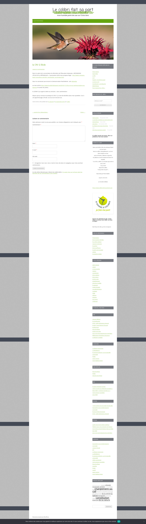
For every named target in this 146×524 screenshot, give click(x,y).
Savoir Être (95, 74)
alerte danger (95, 265)
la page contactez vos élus (98, 386)
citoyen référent (96, 319)
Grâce (82, 112)
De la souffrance (96, 248)
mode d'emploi (96, 287)
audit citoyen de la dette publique (100, 425)
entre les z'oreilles (96, 283)
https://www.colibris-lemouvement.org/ (102, 188)
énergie (95, 500)
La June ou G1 (95, 82)
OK (119, 521)
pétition (94, 295)
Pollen (94, 356)
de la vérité (106, 493)
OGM (93, 293)
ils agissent (51, 101)
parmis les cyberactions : (40, 112)
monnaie (95, 487)
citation (94, 271)
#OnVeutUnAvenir (96, 485)
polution (94, 297)
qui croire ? (95, 299)
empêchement (96, 281)
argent (94, 267)
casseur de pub (96, 448)
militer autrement (96, 460)
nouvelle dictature (97, 289)
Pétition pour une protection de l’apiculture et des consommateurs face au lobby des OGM (102, 429)
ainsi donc (95, 124)
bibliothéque (95, 86)
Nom (34, 143)
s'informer (95, 301)
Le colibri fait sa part (73, 10)
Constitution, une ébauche (99, 84)
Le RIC (94, 76)
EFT (93, 450)
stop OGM (95, 394)
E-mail (34, 150)
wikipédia (74, 81)
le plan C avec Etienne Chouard (100, 325)
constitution (95, 273)
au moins (107, 487)
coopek (103, 485)
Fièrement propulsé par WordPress (40, 517)
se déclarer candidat (97, 337)
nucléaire (94, 291)
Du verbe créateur (96, 242)
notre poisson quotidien (98, 392)
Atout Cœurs (95, 71)
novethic (94, 466)
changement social (102, 490)
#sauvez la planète (101, 491)
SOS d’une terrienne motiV (99, 130)
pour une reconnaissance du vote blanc (102, 333)
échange (101, 495)
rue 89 (94, 470)
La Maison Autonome (97, 348)
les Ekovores (95, 327)
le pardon (94, 246)
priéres (94, 252)
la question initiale (37, 21)
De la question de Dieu (98, 240)
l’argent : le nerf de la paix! (98, 80)
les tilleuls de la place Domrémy (100, 126)
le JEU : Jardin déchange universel (100, 323)
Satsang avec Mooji (97, 375)
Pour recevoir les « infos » (98, 88)
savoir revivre (95, 358)
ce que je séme (96, 269)
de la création (95, 275)
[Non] (144, 521)
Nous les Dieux (96, 329)
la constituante (96, 321)
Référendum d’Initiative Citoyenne (101, 335)
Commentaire (36, 124)
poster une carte (96, 331)
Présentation (95, 238)
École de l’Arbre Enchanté (98, 412)
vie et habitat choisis (97, 360)
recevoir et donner (97, 244)
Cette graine (95, 118)
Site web (34, 156)
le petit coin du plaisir (97, 250)
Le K (93, 78)
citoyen (108, 485)
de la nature (95, 277)
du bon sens (95, 279)
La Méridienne (96, 350)
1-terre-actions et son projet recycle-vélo (102, 405)
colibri (68, 101)
